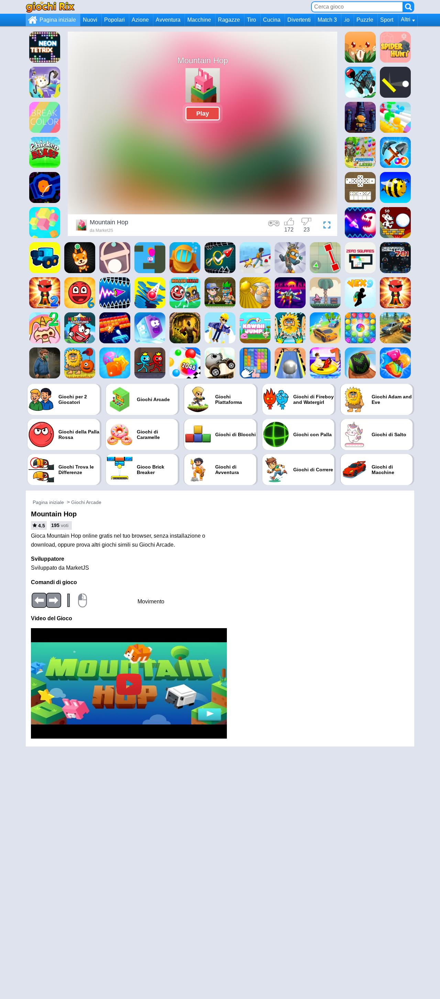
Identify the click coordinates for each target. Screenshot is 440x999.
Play (202, 113)
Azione (140, 20)
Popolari (114, 20)
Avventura (168, 20)
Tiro (251, 20)
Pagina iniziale (58, 20)
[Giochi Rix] (50, 6)
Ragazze (229, 20)
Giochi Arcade (86, 502)
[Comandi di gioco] (274, 226)
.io (347, 20)
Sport (386, 20)
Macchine (199, 20)
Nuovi (90, 20)
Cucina (271, 20)
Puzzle (364, 20)
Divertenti (299, 20)
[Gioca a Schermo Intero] (325, 226)
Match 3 (327, 20)
